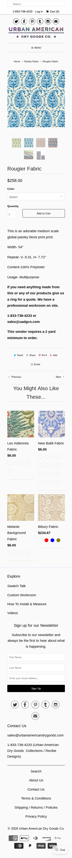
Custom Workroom (21, 595)
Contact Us (36, 789)
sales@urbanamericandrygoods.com (35, 735)
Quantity (13, 206)
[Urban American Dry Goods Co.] (36, 33)
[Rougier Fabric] (36, 98)
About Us (36, 780)
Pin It (44, 355)
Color (10, 188)
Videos (12, 613)
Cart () (54, 11)
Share (32, 355)
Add (55, 355)
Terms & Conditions (36, 798)
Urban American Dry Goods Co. (42, 828)
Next (59, 376)
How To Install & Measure (26, 604)
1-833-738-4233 (22, 11)
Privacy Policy (36, 816)
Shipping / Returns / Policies (36, 807)
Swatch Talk (16, 586)
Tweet (20, 355)
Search (36, 771)
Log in (39, 11)
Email (37, 364)
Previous (16, 376)
